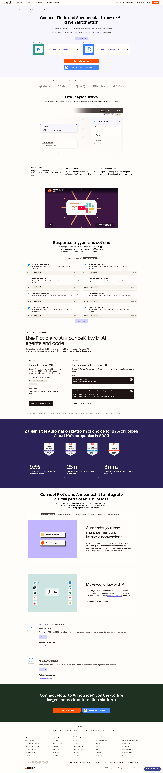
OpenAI (110, 596)
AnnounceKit (36, 10)
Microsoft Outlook (78, 749)
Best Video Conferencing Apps (129, 740)
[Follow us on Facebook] (33, 762)
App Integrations (121, 762)
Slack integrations (30, 740)
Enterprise (104, 762)
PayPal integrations (30, 749)
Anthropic (118, 596)
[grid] (45, 127)
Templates (111, 762)
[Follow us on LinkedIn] (36, 762)
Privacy (136, 768)
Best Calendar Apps (126, 752)
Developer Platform (84, 762)
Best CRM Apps (124, 746)
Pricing (71, 762)
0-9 (50, 730)
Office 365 (56, 752)
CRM (96, 749)
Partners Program (132, 762)
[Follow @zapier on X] (39, 762)
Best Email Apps (125, 743)
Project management (101, 740)
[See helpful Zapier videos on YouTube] (43, 762)
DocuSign (55, 746)
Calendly (75, 743)
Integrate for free (81, 61)
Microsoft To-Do (78, 746)
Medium (75, 752)
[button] (81, 67)
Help (44, 637)
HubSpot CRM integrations (33, 746)
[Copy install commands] (131, 379)
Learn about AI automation (97, 601)
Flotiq (27, 10)
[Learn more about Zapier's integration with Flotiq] (31, 627)
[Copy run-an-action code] (131, 391)
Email (97, 746)
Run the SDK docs (81, 403)
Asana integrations (30, 752)
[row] (45, 127)
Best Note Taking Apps (126, 749)
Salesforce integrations (32, 743)
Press (93, 762)
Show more (28, 755)
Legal (130, 768)
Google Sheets (57, 743)
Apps (20, 10)
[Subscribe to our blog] (46, 762)
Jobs (97, 762)
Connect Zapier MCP (39, 403)
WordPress (56, 749)
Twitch (75, 740)
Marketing (98, 752)
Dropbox (55, 740)
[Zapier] (9, 2)
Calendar (98, 743)
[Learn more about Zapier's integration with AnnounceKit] (31, 660)
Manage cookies (122, 768)
